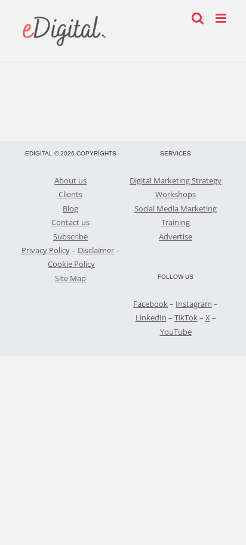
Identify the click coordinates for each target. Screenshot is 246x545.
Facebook (150, 303)
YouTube (176, 331)
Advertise (175, 236)
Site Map (70, 278)
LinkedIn (151, 317)
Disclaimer (96, 250)
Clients (70, 194)
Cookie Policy (71, 264)
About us (70, 180)
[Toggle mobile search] (198, 18)
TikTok (186, 317)
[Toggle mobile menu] (222, 18)
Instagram (194, 303)
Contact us (70, 222)
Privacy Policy (45, 250)
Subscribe (70, 236)
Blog (70, 208)
